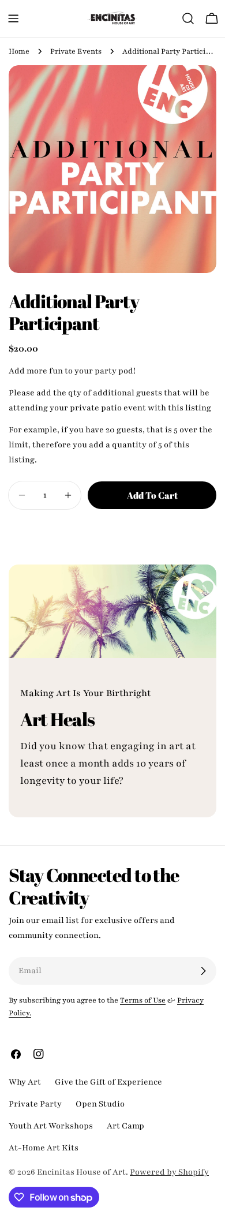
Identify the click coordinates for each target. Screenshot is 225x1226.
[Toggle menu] (13, 18)
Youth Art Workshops (51, 1125)
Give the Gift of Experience (108, 1082)
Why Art (25, 1082)
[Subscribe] (203, 971)
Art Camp (125, 1125)
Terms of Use (143, 1000)
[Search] (188, 18)
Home (19, 51)
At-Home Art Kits (43, 1147)
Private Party (35, 1103)
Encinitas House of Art (81, 1172)
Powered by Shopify (169, 1172)
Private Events (76, 51)
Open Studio (100, 1103)
